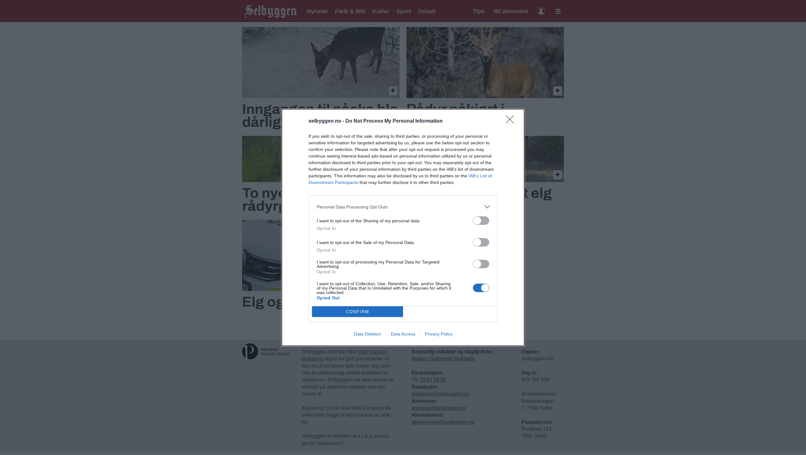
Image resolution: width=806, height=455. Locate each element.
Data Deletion (367, 333)
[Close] (512, 121)
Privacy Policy (438, 333)
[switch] (481, 220)
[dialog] (403, 227)
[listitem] (403, 206)
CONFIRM (357, 311)
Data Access (403, 333)
